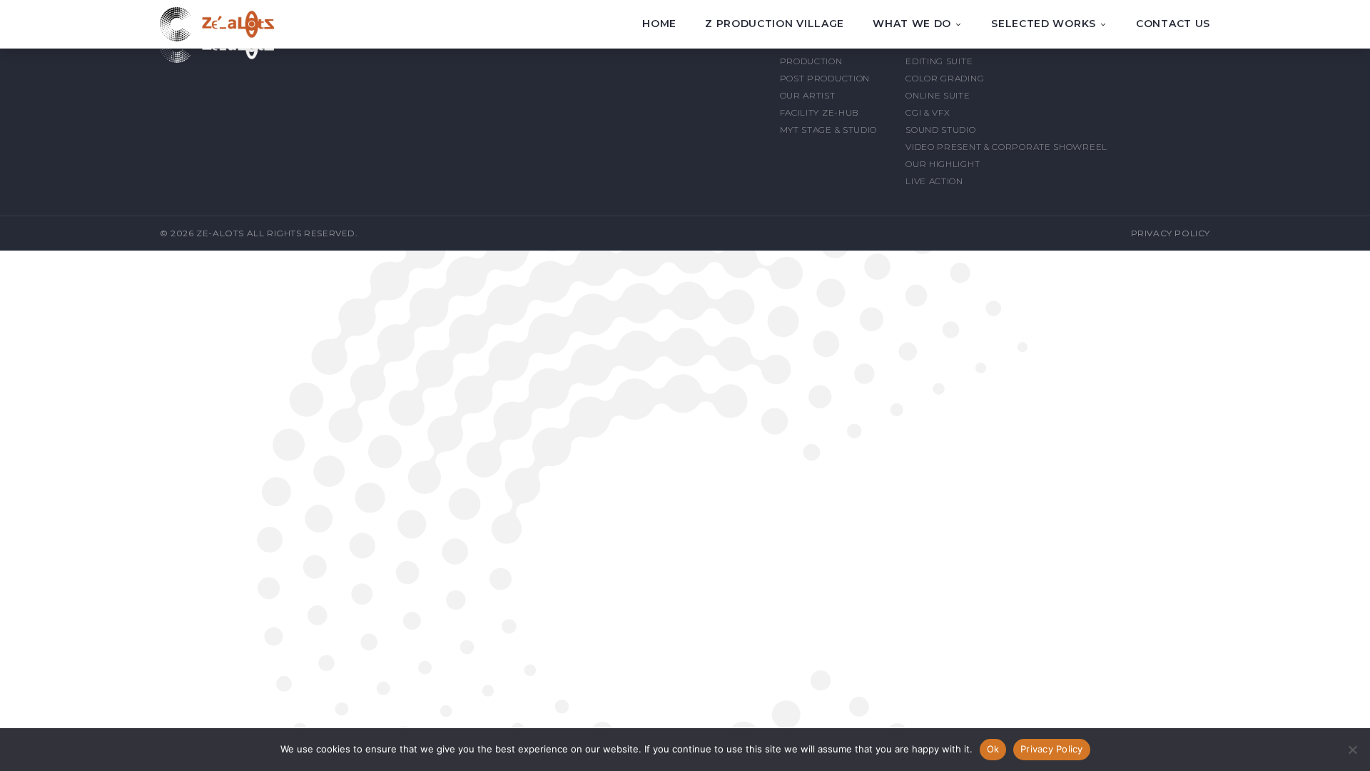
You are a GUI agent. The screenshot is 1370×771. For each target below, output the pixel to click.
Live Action (934, 181)
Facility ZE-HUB (820, 112)
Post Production (825, 78)
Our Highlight (942, 163)
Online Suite (937, 95)
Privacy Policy (1170, 233)
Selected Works (1043, 24)
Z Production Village (774, 23)
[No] (1352, 749)
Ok (993, 749)
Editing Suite (939, 61)
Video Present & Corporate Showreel (1006, 146)
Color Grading (944, 78)
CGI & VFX (927, 112)
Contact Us (1173, 23)
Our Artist (808, 95)
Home (659, 23)
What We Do (912, 24)
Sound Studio (940, 129)
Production (811, 61)
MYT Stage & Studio (829, 129)
